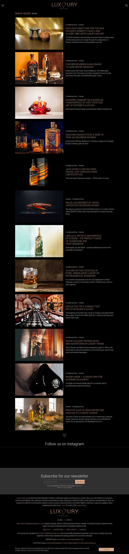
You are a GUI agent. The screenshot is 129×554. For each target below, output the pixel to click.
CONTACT (82, 530)
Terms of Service (64, 487)
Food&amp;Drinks (71, 25)
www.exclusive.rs (88, 543)
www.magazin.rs (54, 543)
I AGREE (106, 549)
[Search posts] (126, 5)
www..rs (62, 539)
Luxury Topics (21, 498)
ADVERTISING (58, 530)
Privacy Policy (78, 486)
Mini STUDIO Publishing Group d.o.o (29, 524)
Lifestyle (81, 25)
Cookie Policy (30, 550)
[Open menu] (2, 6)
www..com (76, 539)
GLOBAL (60, 520)
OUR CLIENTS (71, 530)
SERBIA (69, 520)
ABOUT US (46, 530)
